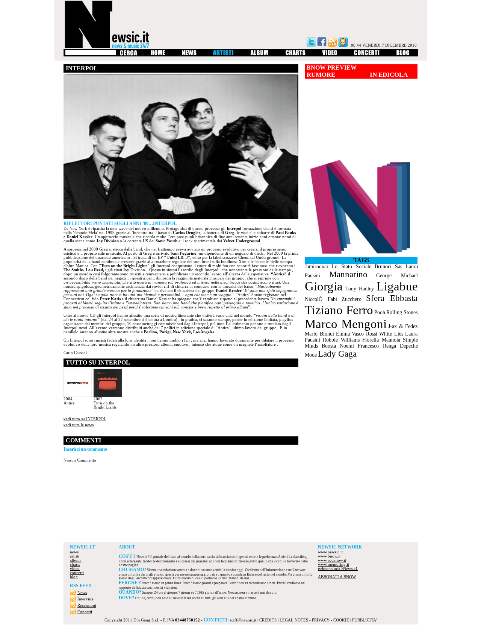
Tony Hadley (359, 289)
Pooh (379, 312)
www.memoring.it (333, 564)
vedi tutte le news (79, 425)
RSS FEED (81, 585)
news (74, 552)
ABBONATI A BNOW (337, 577)
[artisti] (223, 55)
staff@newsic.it (243, 620)
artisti (74, 556)
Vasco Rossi (364, 334)
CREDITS (268, 620)
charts (75, 564)
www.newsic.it (330, 552)
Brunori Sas (388, 266)
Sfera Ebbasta (391, 298)
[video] (329, 55)
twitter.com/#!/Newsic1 (338, 569)
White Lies (391, 334)
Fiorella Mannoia (381, 340)
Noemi (347, 346)
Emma (343, 334)
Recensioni (86, 605)
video (75, 569)
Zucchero (352, 299)
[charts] (295, 55)
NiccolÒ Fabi (321, 299)
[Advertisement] (240, 521)
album (75, 560)
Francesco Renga (377, 346)
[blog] (403, 55)
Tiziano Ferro (339, 310)
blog (74, 577)
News (82, 593)
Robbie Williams (341, 340)
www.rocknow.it (332, 560)
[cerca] (128, 55)
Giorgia (324, 286)
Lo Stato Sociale (351, 266)
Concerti (84, 612)
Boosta (329, 346)
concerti (77, 573)
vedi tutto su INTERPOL (85, 419)
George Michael (396, 275)
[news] (189, 55)
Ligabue (397, 286)
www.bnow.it (329, 556)
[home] (158, 55)
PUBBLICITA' (364, 620)
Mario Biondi (319, 334)
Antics (69, 403)
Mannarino (348, 274)
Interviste (85, 599)
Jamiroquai (316, 266)
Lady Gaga (337, 354)
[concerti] (366, 55)
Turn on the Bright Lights (105, 405)
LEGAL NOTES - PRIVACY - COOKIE (314, 620)
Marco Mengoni (346, 324)
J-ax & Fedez (402, 326)
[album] (259, 55)
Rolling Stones (401, 312)
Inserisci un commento (85, 449)
